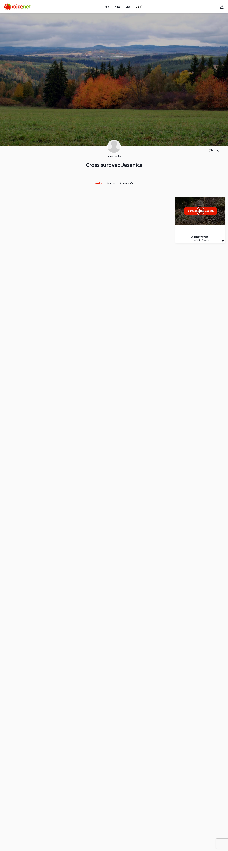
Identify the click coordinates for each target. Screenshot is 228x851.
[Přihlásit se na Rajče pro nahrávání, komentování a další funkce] (222, 7)
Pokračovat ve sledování (200, 210)
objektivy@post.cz (202, 240)
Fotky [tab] (98, 183)
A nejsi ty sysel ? (200, 236)
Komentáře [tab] (126, 183)
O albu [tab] (111, 183)
